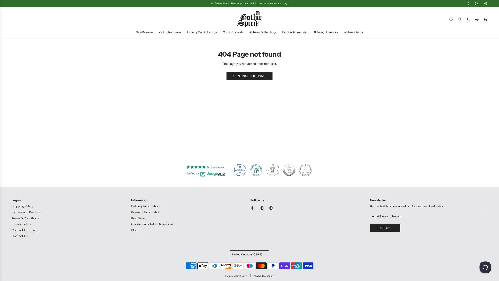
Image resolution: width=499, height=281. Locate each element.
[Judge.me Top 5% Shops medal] (289, 170)
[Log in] (468, 19)
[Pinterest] (485, 3)
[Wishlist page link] (451, 19)
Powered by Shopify (263, 276)
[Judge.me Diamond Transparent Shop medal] (240, 170)
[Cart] (485, 19)
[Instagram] (476, 3)
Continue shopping (249, 76)
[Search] (459, 19)
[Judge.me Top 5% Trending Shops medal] (305, 170)
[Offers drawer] (476, 19)
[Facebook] (468, 3)
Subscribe (385, 228)
